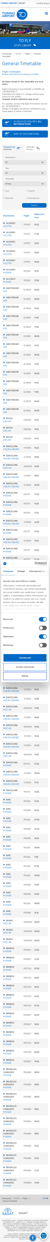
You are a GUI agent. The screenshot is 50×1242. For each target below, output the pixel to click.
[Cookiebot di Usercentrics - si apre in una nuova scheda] (35, 563)
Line (7, 191)
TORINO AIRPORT (9, 3)
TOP (44, 1198)
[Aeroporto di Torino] (14, 14)
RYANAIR (7, 272)
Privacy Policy (25, 1239)
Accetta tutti (25, 658)
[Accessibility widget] (32, 1238)
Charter (31, 191)
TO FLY (18, 53)
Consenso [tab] (8, 571)
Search (34, 205)
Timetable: (9, 179)
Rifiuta (25, 676)
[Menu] (46, 14)
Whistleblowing (11, 1235)
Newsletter (24, 1234)
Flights (28, 53)
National (9, 198)
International (33, 198)
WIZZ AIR (7, 468)
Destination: (10, 157)
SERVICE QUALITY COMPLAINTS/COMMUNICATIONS (25, 1236)
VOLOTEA (7, 226)
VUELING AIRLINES (11, 449)
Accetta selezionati (25, 667)
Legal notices (13, 1234)
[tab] (13, 148)
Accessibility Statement (28, 1235)
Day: (7, 168)
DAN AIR (7, 421)
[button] (21, 1211)
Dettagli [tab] (21, 571)
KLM (5, 291)
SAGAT (22, 3)
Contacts (34, 1234)
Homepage (7, 53)
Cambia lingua (42, 3)
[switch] (43, 628)
